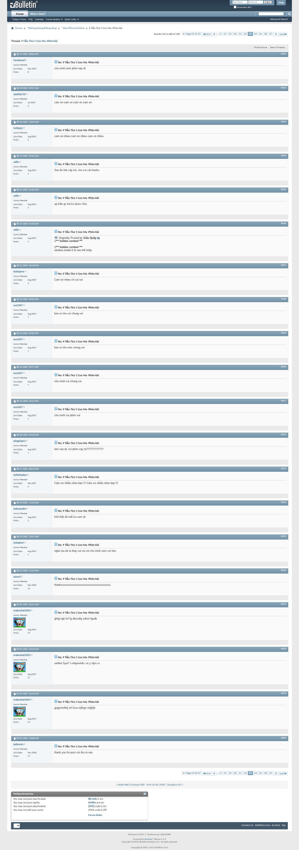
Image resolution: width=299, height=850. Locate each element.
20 (235, 34)
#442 (283, 88)
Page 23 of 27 (193, 34)
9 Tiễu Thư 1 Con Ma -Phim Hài (39, 41)
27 (270, 34)
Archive (276, 825)
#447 (283, 265)
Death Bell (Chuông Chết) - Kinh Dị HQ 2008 (141, 784)
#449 (283, 333)
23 (250, 34)
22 (245, 34)
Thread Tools (259, 47)
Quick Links (70, 19)
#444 (283, 156)
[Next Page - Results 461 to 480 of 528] (275, 34)
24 (255, 34)
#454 (283, 502)
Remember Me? (244, 7)
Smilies (92, 802)
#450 (283, 367)
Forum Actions (53, 19)
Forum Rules (95, 815)
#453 (283, 468)
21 (240, 34)
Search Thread (276, 47)
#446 (283, 223)
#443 (283, 122)
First (208, 34)
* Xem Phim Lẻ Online (72, 28)
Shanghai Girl (174, 784)
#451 (283, 401)
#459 (283, 693)
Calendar (39, 19)
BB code (92, 799)
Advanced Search (279, 19)
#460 (283, 738)
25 (260, 34)
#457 (283, 604)
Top (284, 825)
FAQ (30, 19)
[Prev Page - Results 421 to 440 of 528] (214, 34)
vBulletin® (149, 839)
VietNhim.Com (262, 825)
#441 (283, 54)
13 (225, 34)
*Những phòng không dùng (42, 28)
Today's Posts (19, 19)
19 (230, 34)
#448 (283, 299)
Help (281, 2)
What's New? (37, 14)
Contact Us (247, 825)
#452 (283, 434)
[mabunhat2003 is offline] (19, 622)
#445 (283, 189)
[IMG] (91, 806)
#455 (283, 536)
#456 (283, 570)
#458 (283, 649)
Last (282, 34)
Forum (20, 14)
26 (265, 34)
